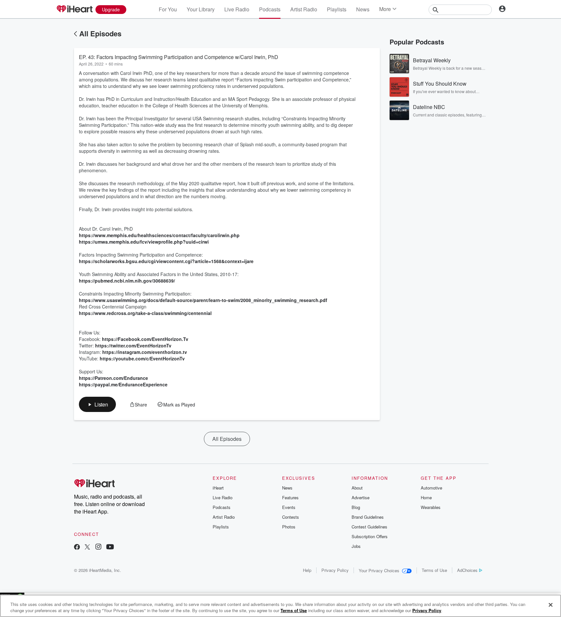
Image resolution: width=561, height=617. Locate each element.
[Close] (550, 605)
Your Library (201, 9)
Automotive (431, 488)
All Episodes (100, 33)
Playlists (336, 9)
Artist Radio (303, 9)
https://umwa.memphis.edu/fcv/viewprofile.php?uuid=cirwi (144, 241)
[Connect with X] (87, 547)
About (357, 488)
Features (290, 497)
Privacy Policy (335, 570)
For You (168, 9)
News (362, 9)
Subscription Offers (370, 536)
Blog (356, 507)
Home (426, 497)
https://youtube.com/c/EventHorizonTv (142, 358)
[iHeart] (74, 9)
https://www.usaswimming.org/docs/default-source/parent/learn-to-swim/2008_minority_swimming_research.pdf (203, 300)
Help (307, 570)
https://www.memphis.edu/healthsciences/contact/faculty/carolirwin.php (159, 235)
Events (288, 507)
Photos (288, 527)
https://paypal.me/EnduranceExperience (123, 384)
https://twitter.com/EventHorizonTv (133, 345)
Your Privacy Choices (379, 570)
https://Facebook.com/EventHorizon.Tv (145, 339)
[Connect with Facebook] (77, 547)
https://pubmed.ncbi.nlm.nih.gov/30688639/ (127, 280)
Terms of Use (434, 570)
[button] (97, 404)
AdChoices (467, 570)
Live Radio (236, 9)
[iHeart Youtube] (110, 547)
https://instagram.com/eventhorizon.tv (144, 352)
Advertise (360, 497)
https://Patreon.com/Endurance (113, 378)
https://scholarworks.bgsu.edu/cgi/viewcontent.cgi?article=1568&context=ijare (166, 261)
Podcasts (269, 9)
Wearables (431, 507)
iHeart (218, 488)
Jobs (356, 546)
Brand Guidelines (368, 517)
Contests (290, 517)
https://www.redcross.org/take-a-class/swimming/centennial (145, 313)
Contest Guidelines (369, 527)
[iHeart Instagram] (98, 547)
